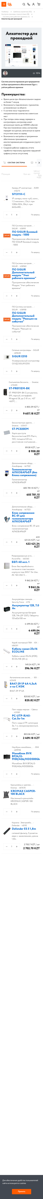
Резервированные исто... (22, 556)
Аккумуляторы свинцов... (23, 599)
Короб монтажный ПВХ (22, 643)
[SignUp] (33, 4)
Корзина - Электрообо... (22, 823)
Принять (21, 1191)
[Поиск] (24, 4)
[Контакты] (28, 4)
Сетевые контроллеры (21, 350)
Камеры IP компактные (22, 188)
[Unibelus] (10, 4)
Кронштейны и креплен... (21, 785)
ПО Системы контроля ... (22, 226)
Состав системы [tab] (16, 163)
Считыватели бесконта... (19, 382)
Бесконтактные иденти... (22, 423)
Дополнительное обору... (23, 463)
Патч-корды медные (20, 710)
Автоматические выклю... (21, 678)
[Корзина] (39, 4)
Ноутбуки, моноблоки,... (22, 747)
